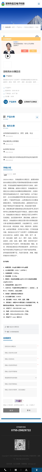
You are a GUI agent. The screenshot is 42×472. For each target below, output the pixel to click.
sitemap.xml (31, 464)
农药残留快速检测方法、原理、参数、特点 (18, 133)
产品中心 (19, 27)
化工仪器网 (16, 464)
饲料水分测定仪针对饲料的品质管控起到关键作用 (20, 157)
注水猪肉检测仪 (14, 331)
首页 (13, 27)
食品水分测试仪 (14, 327)
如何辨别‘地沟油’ (9, 149)
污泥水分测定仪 (29, 27)
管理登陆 (24, 464)
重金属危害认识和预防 (11, 141)
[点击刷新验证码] (18, 401)
